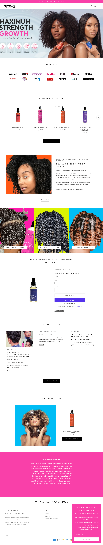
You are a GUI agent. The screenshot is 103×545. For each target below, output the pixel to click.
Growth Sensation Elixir (68, 273)
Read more (9, 370)
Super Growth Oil (18, 127)
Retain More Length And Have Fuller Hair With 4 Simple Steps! (82, 337)
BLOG (33, 6)
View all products (51, 141)
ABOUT (40, 6)
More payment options (69, 303)
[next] (98, 117)
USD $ (7, 535)
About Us (47, 516)
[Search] (95, 6)
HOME (20, 6)
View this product (72, 438)
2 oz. (56, 283)
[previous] (4, 117)
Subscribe (86, 539)
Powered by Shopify (11, 541)
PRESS (48, 6)
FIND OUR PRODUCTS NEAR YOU (63, 6)
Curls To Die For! (48, 335)
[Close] (99, 506)
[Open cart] (98, 6)
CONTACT (79, 6)
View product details (59, 310)
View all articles (51, 380)
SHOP (27, 6)
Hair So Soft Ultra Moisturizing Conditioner (85, 129)
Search (47, 513)
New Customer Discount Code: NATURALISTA (51, 1)
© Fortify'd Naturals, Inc (14, 539)
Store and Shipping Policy (51, 518)
